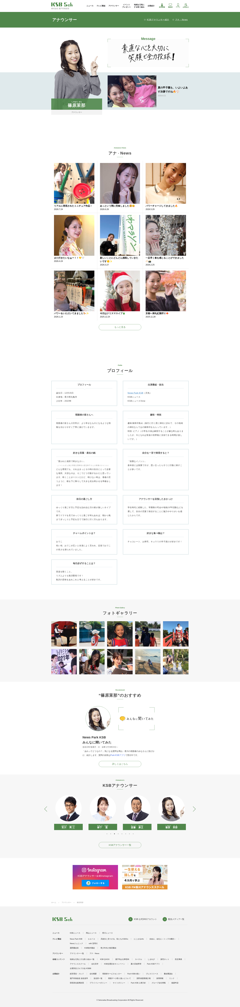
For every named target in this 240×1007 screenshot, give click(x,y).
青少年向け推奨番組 (108, 948)
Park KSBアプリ (117, 755)
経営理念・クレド (77, 974)
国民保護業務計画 (144, 978)
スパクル (138, 959)
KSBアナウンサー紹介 (158, 20)
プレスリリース (152, 974)
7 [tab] (129, 834)
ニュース (90, 6)
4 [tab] (118, 834)
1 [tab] (107, 834)
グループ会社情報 (159, 983)
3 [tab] (114, 834)
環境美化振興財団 (77, 983)
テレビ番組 (101, 6)
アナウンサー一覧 (77, 953)
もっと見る (120, 327)
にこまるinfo (139, 939)
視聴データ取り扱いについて (119, 978)
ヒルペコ (91, 939)
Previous (45, 809)
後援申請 (174, 983)
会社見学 (94, 964)
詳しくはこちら (120, 764)
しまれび (151, 959)
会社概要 (93, 974)
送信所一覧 (98, 978)
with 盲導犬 (93, 943)
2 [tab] (110, 834)
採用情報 (162, 7)
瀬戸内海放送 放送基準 (79, 978)
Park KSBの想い (133, 974)
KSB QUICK (105, 959)
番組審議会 (168, 974)
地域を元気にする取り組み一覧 (82, 959)
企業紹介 (151, 6)
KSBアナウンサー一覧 (120, 845)
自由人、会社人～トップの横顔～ (163, 939)
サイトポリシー (119, 983)
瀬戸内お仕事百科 (122, 959)
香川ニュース (107, 933)
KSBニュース (75, 933)
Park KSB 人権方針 (138, 983)
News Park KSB (135, 393)
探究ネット (164, 959)
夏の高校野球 (136, 964)
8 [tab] (133, 834)
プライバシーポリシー (98, 983)
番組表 (170, 7)
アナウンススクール (78, 964)
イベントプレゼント (126, 6)
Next (194, 809)
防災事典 (178, 959)
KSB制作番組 (89, 948)
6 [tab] (125, 834)
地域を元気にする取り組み (139, 6)
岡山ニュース (91, 933)
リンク (171, 978)
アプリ (178, 7)
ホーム (53, 902)
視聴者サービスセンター (112, 974)
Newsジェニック (76, 943)
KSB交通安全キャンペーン (114, 964)
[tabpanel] (68, 812)
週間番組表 (74, 948)
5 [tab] (122, 834)
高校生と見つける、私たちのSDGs (114, 939)
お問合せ (186, 7)
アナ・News (181, 20)
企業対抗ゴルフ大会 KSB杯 (80, 968)
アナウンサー (113, 6)
